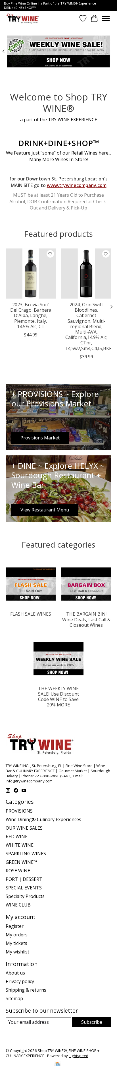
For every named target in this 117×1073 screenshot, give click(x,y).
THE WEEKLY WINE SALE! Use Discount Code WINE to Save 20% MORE (58, 696)
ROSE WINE (18, 871)
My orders (17, 935)
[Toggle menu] (105, 18)
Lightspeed (78, 1055)
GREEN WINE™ (21, 862)
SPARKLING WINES (26, 853)
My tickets (16, 943)
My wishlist (17, 952)
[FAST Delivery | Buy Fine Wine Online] (23, 18)
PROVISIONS (19, 811)
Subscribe (91, 1022)
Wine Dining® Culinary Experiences (43, 819)
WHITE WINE (20, 845)
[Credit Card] (57, 1064)
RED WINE (17, 836)
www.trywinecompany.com (76, 185)
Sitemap (14, 998)
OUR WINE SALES (24, 828)
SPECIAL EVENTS (24, 888)
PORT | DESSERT (24, 879)
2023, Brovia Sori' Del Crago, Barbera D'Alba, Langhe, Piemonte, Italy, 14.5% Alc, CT (30, 315)
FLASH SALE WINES (30, 614)
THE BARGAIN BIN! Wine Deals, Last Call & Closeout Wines (86, 619)
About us (15, 973)
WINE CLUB (18, 905)
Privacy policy (20, 981)
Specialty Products (25, 896)
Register (15, 926)
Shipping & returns (26, 990)
